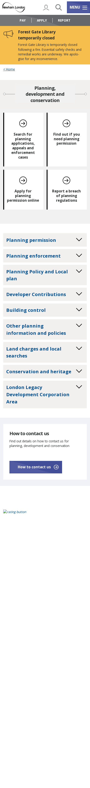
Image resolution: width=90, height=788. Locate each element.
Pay (23, 20)
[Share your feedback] (45, 515)
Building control (26, 310)
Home (10, 69)
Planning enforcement (33, 255)
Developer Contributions (36, 294)
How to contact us (34, 467)
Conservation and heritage (38, 371)
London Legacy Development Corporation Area (37, 394)
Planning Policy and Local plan (37, 275)
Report (64, 20)
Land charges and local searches (33, 352)
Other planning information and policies (36, 329)
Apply (42, 20)
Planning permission (31, 240)
